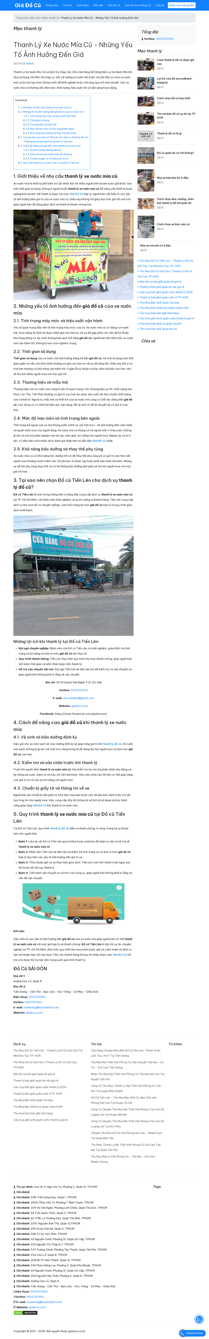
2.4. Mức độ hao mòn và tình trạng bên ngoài (50, 128)
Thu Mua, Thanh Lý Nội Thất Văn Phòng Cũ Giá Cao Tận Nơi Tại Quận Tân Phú (126, 1147)
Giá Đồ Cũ (28, 5)
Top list (67, 5)
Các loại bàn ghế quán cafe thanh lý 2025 (166, 292)
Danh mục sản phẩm (181, 5)
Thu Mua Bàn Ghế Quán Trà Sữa (159, 302)
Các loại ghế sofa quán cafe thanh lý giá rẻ (166, 318)
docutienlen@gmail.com (78, 698)
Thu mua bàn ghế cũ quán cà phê (160, 323)
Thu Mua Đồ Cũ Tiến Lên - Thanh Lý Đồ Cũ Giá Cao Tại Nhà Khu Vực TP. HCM (48, 1053)
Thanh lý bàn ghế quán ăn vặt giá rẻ (161, 287)
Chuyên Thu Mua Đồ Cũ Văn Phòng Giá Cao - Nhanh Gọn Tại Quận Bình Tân (126, 1135)
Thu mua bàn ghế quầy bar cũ (158, 328)
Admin (30, 63)
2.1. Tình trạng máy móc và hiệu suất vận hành (51, 116)
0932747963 (79, 690)
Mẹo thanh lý (50, 17)
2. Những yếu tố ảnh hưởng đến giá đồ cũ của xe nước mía (51, 111)
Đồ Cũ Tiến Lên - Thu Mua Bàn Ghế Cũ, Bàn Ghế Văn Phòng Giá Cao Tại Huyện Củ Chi (124, 1100)
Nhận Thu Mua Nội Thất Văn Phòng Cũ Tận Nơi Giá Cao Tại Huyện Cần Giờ (127, 1076)
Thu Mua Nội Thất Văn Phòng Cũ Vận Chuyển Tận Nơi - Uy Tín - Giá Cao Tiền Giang (127, 1065)
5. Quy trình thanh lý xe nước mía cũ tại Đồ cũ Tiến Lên (49, 162)
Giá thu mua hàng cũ (138, 5)
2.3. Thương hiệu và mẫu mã (41, 124)
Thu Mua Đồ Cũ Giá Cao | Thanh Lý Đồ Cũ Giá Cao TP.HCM (45, 1065)
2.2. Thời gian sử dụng (37, 120)
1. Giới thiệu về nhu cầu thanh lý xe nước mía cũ (45, 107)
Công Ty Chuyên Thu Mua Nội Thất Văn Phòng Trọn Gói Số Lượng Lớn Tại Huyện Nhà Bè (127, 1112)
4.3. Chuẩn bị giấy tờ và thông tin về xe (47, 158)
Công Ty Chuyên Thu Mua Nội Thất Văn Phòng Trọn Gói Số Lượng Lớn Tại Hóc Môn (127, 1124)
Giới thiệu (83, 5)
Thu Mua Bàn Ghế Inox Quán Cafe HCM (163, 308)
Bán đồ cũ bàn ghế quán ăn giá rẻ (160, 281)
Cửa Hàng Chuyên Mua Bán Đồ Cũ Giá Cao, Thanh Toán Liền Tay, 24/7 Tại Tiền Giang (125, 1053)
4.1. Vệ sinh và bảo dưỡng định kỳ (43, 150)
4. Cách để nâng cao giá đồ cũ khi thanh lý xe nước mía (50, 145)
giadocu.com (79, 706)
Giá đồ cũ (114, 5)
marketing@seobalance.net (41, 1007)
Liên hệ (159, 5)
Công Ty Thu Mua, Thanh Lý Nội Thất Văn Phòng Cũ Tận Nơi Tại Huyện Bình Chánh (126, 1088)
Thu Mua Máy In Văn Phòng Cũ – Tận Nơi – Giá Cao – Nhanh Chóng (124, 1159)
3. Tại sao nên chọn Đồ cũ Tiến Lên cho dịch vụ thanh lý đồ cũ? (54, 137)
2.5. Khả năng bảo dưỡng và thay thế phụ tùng (51, 133)
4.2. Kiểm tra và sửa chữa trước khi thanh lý (49, 154)
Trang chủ (52, 5)
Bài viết (98, 5)
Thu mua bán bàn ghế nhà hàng (159, 313)
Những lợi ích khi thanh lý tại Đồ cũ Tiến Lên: (49, 141)
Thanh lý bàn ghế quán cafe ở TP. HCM (163, 297)
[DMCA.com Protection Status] (25, 1312)
